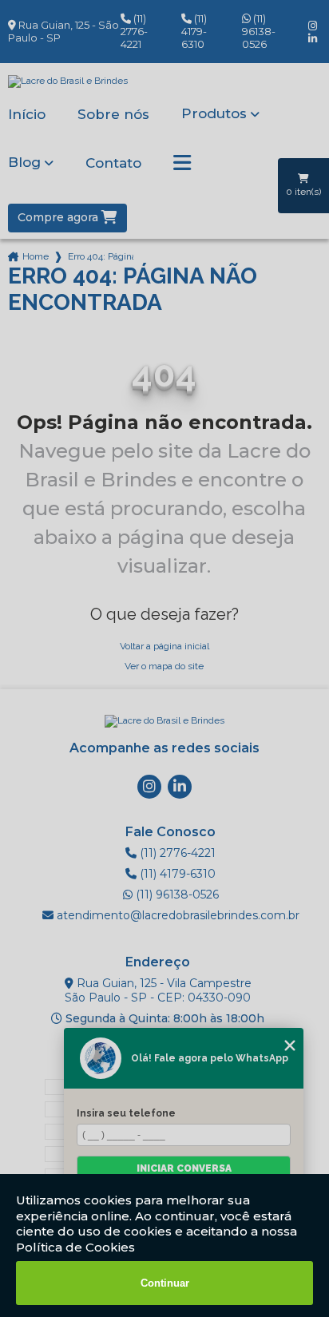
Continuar (165, 1283)
